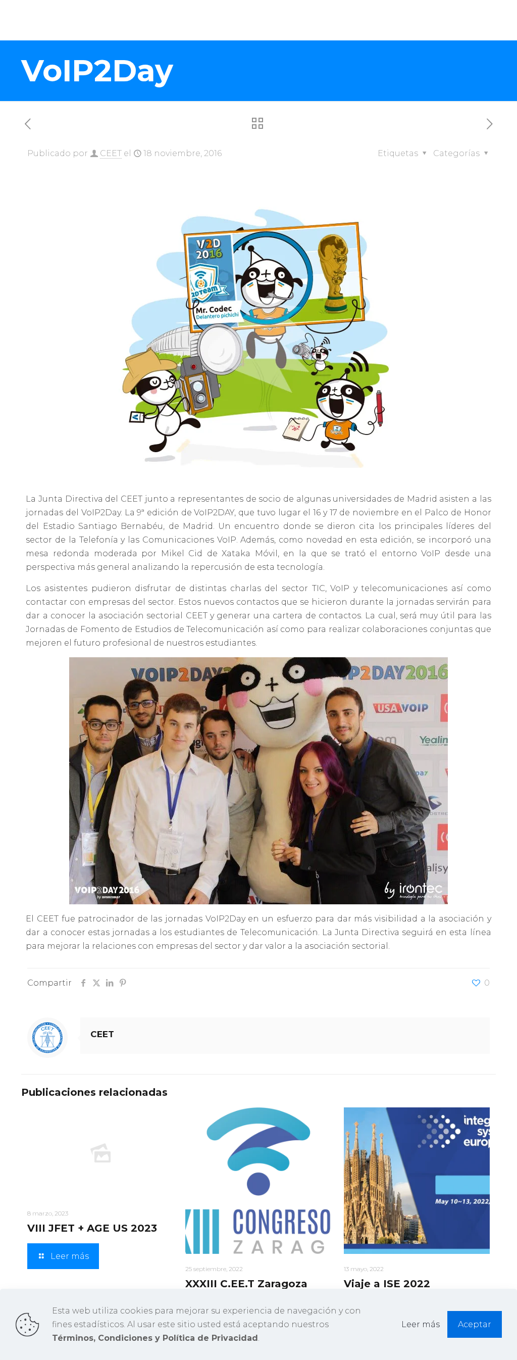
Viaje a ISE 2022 (387, 1284)
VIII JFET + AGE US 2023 (92, 1228)
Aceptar (474, 1324)
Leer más (420, 1324)
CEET (111, 153)
